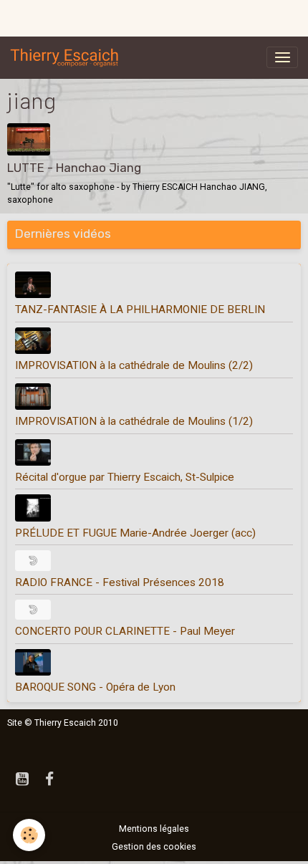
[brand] (67, 57)
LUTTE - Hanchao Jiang (74, 167)
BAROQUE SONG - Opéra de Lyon (95, 687)
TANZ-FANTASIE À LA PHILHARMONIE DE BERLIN (140, 309)
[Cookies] (29, 835)
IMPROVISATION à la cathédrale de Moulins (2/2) (134, 365)
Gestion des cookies (154, 847)
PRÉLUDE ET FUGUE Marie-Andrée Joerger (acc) (135, 533)
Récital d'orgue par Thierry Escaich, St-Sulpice (124, 477)
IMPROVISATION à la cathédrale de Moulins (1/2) (134, 421)
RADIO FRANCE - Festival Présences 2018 (119, 582)
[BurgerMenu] (282, 57)
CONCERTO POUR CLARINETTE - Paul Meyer (125, 631)
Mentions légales (154, 829)
